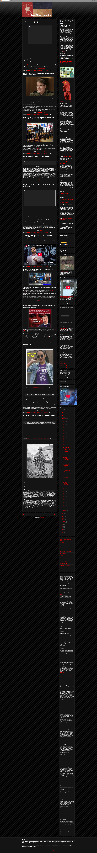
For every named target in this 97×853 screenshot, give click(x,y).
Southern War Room (63, 563)
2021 (62, 411)
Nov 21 (64, 435)
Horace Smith (62, 672)
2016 (62, 524)
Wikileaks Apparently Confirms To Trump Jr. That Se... (66, 474)
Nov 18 (64, 439)
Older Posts (54, 514)
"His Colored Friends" (63, 361)
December (64, 418)
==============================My (66, 297)
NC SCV (61, 555)
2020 (62, 412)
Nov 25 (64, 429)
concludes (52, 401)
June (63, 515)
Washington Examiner (41, 436)
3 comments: (46, 510)
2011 (62, 532)
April (63, 518)
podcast (37, 101)
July (63, 513)
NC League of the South (64, 553)
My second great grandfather (65, 324)
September (64, 510)
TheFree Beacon (41, 112)
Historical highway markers (27, 64)
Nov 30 (64, 421)
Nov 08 (64, 496)
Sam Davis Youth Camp (64, 561)
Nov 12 (64, 490)
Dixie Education (62, 547)
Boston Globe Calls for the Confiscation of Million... (66, 454)
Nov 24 (64, 430)
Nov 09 (64, 494)
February (64, 521)
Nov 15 (64, 444)
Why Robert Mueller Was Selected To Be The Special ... (66, 461)
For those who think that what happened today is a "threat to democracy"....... (66, 200)
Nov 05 (64, 500)
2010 (62, 533)
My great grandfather (63, 328)
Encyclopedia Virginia (41, 68)
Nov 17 (64, 441)
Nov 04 (64, 502)
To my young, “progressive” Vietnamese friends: (65, 161)
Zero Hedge (41, 230)
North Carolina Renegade (64, 557)
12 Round (64, 51)
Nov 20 (64, 436)
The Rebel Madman (63, 567)
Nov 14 (64, 445)
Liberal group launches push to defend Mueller (36, 156)
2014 (62, 527)
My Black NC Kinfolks (63, 365)
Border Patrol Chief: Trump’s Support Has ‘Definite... (66, 450)
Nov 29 (64, 422)
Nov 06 (64, 499)
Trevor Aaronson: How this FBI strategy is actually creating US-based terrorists (37, 236)
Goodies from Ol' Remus (33, 238)
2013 (62, 529)
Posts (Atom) (42, 517)
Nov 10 (64, 493)
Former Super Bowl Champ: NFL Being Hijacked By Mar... (66, 470)
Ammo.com (62, 542)
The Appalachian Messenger (65, 565)
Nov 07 (64, 497)
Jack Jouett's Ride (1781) (30, 22)
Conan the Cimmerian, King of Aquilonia (66, 676)
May (63, 516)
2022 (62, 409)
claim (52, 222)
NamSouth (62, 549)
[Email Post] (50, 70)
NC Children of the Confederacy (65, 551)
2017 (62, 417)
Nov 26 (64, 427)
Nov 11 (64, 491)
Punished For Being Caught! (65, 367)
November (64, 420)
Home (40, 514)
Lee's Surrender (63, 363)
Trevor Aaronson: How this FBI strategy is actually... (66, 466)
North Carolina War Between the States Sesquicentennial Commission (66, 559)
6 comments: (46, 387)
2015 (62, 526)
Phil (61, 594)
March (63, 519)
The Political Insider (41, 300)
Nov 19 (64, 438)
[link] (62, 163)
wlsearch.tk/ (46, 336)
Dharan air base (45, 208)
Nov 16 (64, 442)
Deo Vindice (62, 544)
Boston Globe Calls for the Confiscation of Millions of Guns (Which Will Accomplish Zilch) (38, 118)
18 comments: (46, 153)
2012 (62, 530)
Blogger (54, 850)
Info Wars (41, 410)
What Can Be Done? (63, 134)
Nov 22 (64, 433)
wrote (38, 148)
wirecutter (61, 683)
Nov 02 (64, 505)
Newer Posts (25, 514)
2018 (62, 415)
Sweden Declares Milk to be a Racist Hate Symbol (37, 390)
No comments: (46, 70)
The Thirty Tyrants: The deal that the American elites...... (66, 102)
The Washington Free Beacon (41, 151)
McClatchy (41, 179)
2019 (62, 414)
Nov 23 (64, 432)
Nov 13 (64, 488)
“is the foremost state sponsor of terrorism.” (48, 217)
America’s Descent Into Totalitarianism (66, 62)
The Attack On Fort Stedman (65, 359)
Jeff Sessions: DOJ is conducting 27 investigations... (66, 483)
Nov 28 (64, 424)
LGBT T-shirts (27, 345)
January (63, 522)
